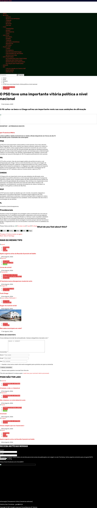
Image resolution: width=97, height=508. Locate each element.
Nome (2, 355)
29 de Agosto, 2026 (7, 391)
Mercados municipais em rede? (11, 328)
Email (2, 358)
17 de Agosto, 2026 (7, 331)
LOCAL (8, 33)
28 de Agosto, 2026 (7, 257)
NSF (4, 67)
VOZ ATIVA (6, 35)
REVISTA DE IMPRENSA (13, 18)
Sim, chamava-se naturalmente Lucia (12, 400)
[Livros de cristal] (3, 258)
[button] (0, 105)
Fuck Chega (4, 293)
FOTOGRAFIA (10, 50)
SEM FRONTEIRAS (8, 57)
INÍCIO (5, 13)
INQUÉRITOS (9, 43)
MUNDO (8, 30)
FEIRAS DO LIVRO (8, 262)
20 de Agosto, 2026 (7, 296)
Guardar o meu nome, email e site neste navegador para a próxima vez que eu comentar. (27, 364)
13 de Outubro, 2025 (7, 104)
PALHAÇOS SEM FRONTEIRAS (14, 63)
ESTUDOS (9, 45)
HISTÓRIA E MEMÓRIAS (12, 42)
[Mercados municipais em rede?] (10, 321)
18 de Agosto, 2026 (7, 309)
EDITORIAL (9, 37)
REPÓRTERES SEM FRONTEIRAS (15, 62)
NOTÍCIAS (9, 23)
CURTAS (8, 22)
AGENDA (8, 17)
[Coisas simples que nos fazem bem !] (3, 418)
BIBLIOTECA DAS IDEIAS (10, 275)
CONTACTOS (9, 72)
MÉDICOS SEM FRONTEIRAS (14, 60)
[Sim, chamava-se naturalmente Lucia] (3, 393)
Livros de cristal (5, 267)
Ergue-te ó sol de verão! (8, 305)
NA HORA (5, 15)
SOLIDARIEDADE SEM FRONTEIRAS (16, 58)
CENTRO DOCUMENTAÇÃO (14, 52)
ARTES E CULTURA (11, 55)
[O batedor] (2, 405)
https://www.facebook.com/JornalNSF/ (12, 462)
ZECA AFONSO (7, 302)
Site (1, 361)
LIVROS (8, 48)
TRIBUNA (8, 20)
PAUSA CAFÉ (7, 47)
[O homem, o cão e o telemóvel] (3, 381)
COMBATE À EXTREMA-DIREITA (12, 276)
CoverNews (25, 507)
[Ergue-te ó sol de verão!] (8, 298)
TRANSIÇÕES (10, 28)
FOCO (4, 27)
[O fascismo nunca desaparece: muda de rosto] (3, 272)
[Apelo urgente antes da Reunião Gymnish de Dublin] (2, 244)
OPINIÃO (8, 38)
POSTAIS (8, 25)
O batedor (3, 414)
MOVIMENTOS (10, 32)
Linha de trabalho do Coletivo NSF (16, 68)
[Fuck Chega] (3, 286)
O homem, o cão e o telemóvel (10, 388)
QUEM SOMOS (10, 70)
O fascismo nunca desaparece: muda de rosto (16, 281)
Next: (7, 236)
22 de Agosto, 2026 (7, 284)
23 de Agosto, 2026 (7, 270)
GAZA (4, 249)
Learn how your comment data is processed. (36, 373)
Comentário (4, 352)
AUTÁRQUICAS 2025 (9, 87)
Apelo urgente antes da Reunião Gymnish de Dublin (18, 253)
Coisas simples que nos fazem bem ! (12, 425)
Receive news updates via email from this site (15, 370)
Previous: (11, 234)
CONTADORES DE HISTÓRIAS (14, 53)
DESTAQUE (6, 88)
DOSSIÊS (5, 65)
